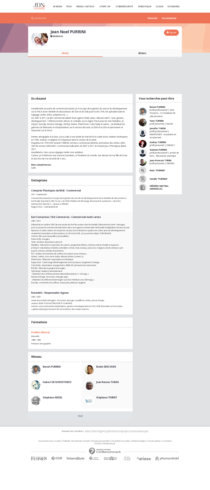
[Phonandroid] (167, 458)
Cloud (159, 6)
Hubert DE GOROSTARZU (57, 382)
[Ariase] (144, 458)
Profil (65, 53)
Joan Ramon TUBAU (107, 382)
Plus (80, 415)
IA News (57, 6)
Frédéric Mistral (40, 332)
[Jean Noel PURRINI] (39, 38)
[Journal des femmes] (39, 458)
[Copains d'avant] (110, 458)
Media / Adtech (85, 6)
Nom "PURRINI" (157, 170)
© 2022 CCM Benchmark (105, 444)
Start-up (104, 6)
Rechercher (40, 18)
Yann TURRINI (157, 120)
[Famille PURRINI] (143, 179)
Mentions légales (139, 441)
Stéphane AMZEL (52, 397)
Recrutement (77, 441)
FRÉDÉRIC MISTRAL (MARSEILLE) (159, 187)
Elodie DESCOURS (106, 366)
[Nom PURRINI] (143, 170)
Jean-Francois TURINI (160, 160)
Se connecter (169, 18)
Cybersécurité (124, 6)
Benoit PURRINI (52, 366)
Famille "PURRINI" (159, 178)
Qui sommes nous (45, 441)
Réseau (142, 53)
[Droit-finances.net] (94, 458)
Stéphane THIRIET (106, 397)
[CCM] (56, 458)
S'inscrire (152, 18)
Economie (174, 6)
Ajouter (173, 32)
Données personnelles (100, 441)
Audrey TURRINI (158, 142)
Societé (87, 441)
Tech (69, 6)
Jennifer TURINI (158, 128)
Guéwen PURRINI (158, 149)
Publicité (66, 441)
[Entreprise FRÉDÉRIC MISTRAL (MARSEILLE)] (143, 187)
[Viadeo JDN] (127, 458)
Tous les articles (153, 441)
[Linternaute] (76, 458)
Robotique (144, 6)
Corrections (167, 441)
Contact (58, 441)
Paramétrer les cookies (121, 441)
